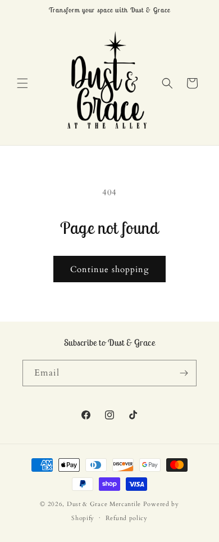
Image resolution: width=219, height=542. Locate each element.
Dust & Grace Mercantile (104, 504)
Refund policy (127, 518)
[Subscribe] (183, 373)
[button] (22, 83)
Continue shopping (109, 269)
